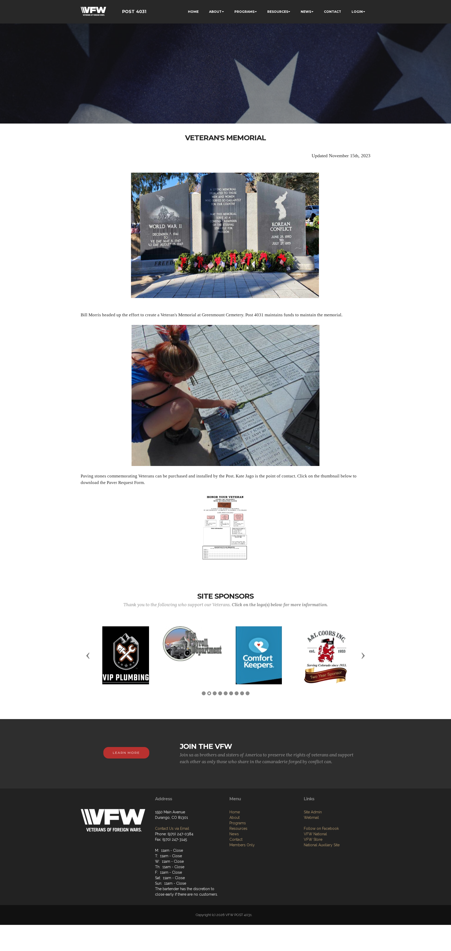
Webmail (311, 817)
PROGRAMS (244, 12)
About (234, 817)
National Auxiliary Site (322, 845)
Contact (235, 839)
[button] (88, 655)
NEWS (306, 12)
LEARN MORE (126, 753)
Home (234, 812)
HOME (193, 12)
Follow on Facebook (321, 828)
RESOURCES (277, 12)
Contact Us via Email (172, 828)
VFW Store (313, 839)
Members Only (242, 845)
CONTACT (332, 12)
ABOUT (215, 12)
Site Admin (313, 812)
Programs (237, 823)
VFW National (315, 834)
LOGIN (357, 12)
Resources (238, 828)
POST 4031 (134, 11)
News (234, 834)
